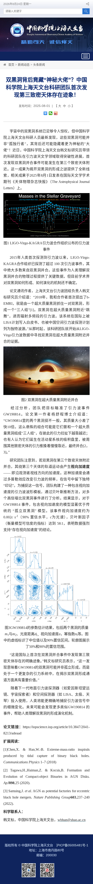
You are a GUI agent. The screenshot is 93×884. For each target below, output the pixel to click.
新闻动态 (24, 64)
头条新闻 (39, 64)
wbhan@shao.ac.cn (72, 820)
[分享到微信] (51, 113)
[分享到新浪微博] (56, 113)
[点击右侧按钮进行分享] (45, 113)
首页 (11, 64)
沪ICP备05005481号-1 (72, 845)
